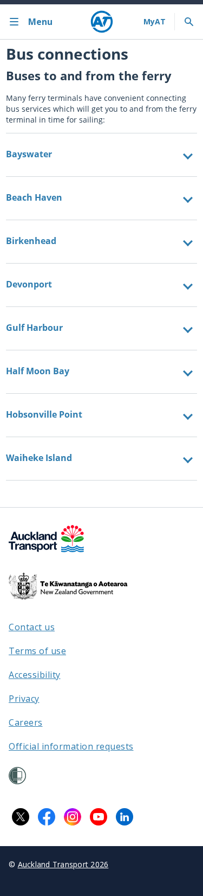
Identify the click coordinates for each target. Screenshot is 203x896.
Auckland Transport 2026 (63, 864)
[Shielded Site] (17, 776)
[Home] (102, 22)
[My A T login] (154, 21)
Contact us (32, 627)
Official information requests (71, 746)
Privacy (24, 699)
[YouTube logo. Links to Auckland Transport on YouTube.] (98, 817)
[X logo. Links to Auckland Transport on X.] (20, 817)
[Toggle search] (189, 21)
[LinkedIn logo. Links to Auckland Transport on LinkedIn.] (124, 817)
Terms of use (37, 651)
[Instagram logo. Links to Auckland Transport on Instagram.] (72, 817)
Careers (26, 722)
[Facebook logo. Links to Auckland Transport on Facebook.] (46, 817)
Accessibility (35, 675)
